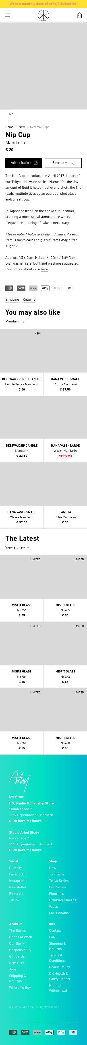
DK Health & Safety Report (59, 976)
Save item (60, 163)
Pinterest (16, 894)
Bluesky (15, 868)
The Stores (17, 931)
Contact (55, 931)
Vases (53, 907)
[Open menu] (7, 15)
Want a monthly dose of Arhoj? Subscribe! (44, 4)
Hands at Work (20, 937)
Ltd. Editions (59, 913)
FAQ (52, 937)
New (52, 868)
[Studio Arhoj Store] (43, 15)
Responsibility (20, 950)
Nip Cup (18, 135)
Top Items (56, 874)
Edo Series (57, 887)
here (44, 269)
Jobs (13, 969)
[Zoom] (5, 103)
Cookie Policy (59, 967)
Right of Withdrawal (58, 988)
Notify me (65, 456)
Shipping (12, 300)
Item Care (17, 963)
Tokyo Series (59, 881)
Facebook (16, 874)
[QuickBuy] (4, 333)
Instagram (17, 881)
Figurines (56, 894)
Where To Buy (20, 988)
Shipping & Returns (18, 978)
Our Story (16, 944)
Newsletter (18, 887)
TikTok (14, 900)
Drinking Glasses (62, 900)
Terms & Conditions (57, 958)
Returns (29, 300)
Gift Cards (17, 956)
